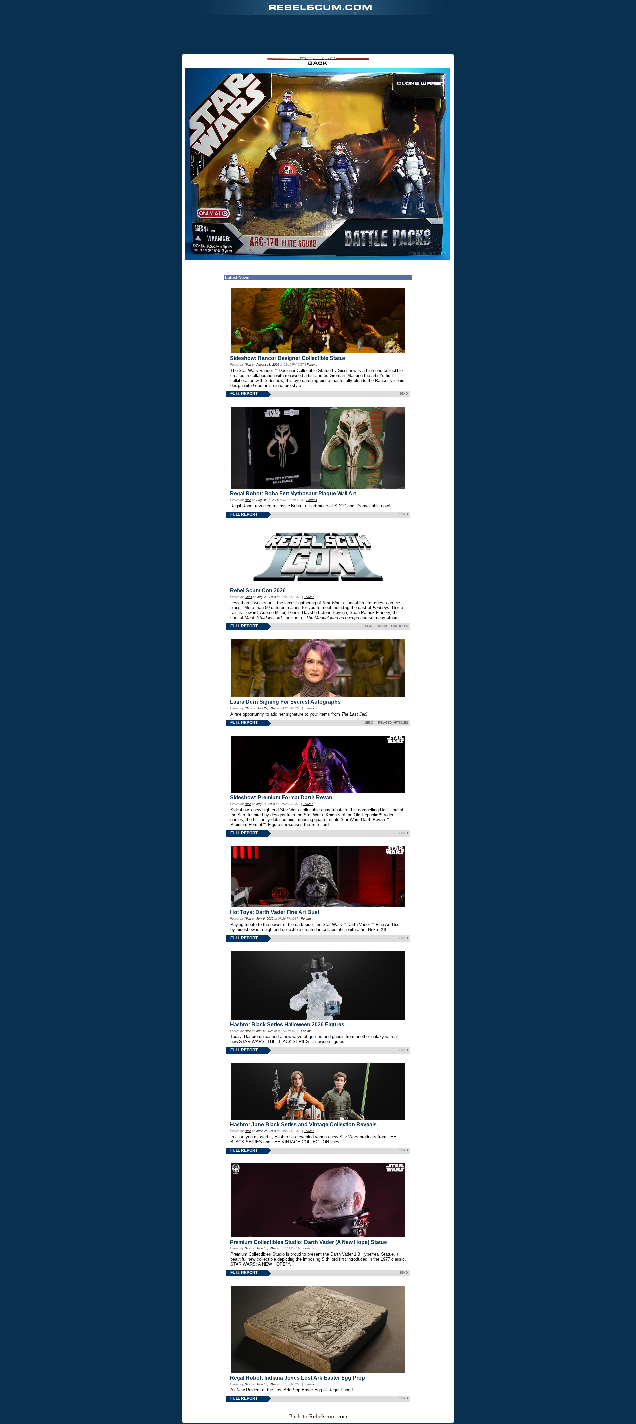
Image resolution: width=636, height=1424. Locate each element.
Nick (248, 364)
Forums (312, 364)
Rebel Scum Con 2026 (258, 590)
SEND (403, 393)
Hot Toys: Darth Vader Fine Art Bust (274, 912)
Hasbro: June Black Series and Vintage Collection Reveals (303, 1124)
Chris (248, 597)
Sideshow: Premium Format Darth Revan (281, 797)
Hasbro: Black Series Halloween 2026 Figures (287, 1024)
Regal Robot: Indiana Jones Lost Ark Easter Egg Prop (297, 1378)
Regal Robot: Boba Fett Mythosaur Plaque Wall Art (293, 493)
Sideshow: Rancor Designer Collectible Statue (288, 358)
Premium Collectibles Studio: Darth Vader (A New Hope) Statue (308, 1242)
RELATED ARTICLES (393, 626)
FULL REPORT (244, 394)
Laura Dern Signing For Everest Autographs (285, 702)
